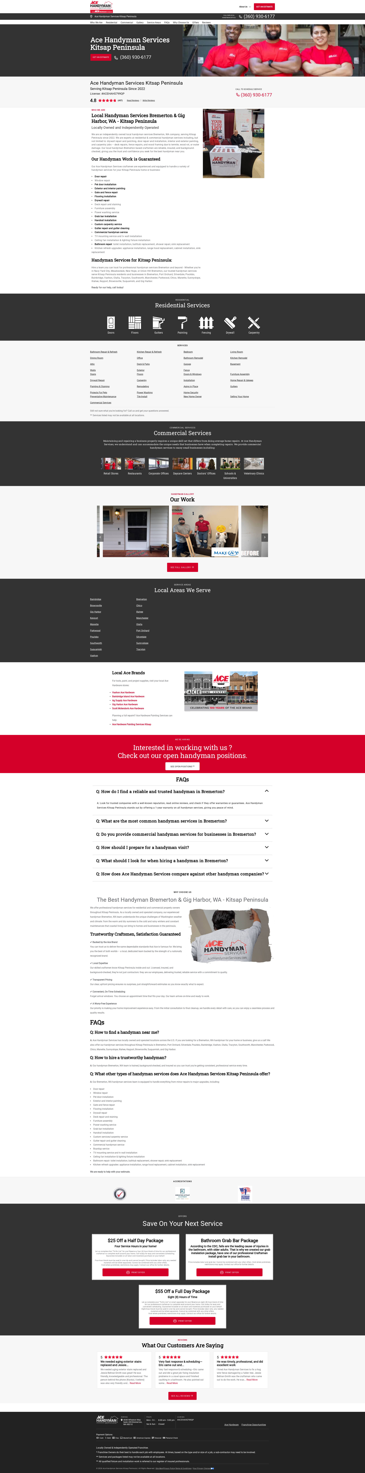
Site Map (159, 1468)
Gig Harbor (95, 611)
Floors (140, 374)
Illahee (139, 611)
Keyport (94, 618)
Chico (139, 605)
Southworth (96, 643)
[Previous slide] (100, 537)
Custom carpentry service (108, 224)
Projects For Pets (98, 392)
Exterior (140, 370)
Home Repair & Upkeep (241, 380)
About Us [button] (243, 7)
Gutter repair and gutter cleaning (112, 228)
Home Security (191, 392)
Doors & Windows (192, 374)
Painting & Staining (100, 386)
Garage (187, 364)
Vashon (94, 655)
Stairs (93, 374)
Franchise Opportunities (254, 1424)
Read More (135, 1383)
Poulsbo (94, 636)
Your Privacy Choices (202, 1468)
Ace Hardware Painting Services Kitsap (131, 724)
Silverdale (141, 636)
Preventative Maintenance (103, 396)
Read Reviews (133, 100)
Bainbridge (95, 599)
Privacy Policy (169, 1468)
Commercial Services (100, 402)
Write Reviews (149, 100)
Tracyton (140, 649)
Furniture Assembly (240, 374)
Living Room (236, 352)
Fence (187, 370)
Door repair (101, 176)
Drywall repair (102, 200)
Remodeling (143, 386)
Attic (92, 364)
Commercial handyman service (111, 232)
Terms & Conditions (183, 1468)
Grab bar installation (106, 216)
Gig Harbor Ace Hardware (125, 704)
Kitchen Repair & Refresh (149, 352)
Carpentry (142, 380)
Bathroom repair (103, 244)
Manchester (142, 618)
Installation (189, 380)
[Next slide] (264, 537)
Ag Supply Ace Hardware (124, 700)
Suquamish (96, 649)
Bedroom (188, 352)
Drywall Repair (97, 380)
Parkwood (95, 630)
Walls (93, 370)
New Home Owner (193, 396)
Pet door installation (105, 184)
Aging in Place (191, 386)
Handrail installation (106, 220)
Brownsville (96, 605)
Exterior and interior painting (110, 188)
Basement (235, 364)
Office (140, 358)
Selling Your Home (239, 396)
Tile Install (142, 396)
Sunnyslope (142, 643)
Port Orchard (142, 630)
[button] (182, 793)
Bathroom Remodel (193, 358)
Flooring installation (105, 196)
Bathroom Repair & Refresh (103, 352)
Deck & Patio (143, 364)
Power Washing (145, 392)
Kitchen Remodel (238, 358)
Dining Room (96, 358)
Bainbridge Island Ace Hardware (128, 696)
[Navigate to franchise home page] (101, 6)
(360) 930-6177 (259, 16)
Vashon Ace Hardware (123, 692)
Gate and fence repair (106, 192)
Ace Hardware (231, 1424)
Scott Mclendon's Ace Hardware (128, 708)
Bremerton (141, 599)
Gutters (234, 386)
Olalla (139, 624)
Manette (94, 624)
